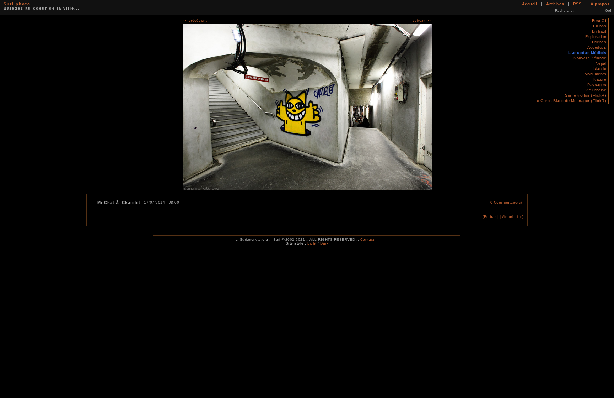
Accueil (529, 4)
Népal (601, 63)
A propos (600, 4)
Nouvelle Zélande (589, 58)
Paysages (596, 85)
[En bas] (490, 217)
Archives (555, 4)
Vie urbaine (596, 90)
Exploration (596, 37)
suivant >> (422, 20)
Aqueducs (596, 47)
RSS (577, 4)
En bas (599, 26)
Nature (599, 79)
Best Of (599, 21)
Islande (600, 69)
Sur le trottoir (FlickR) (585, 95)
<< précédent (195, 20)
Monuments (596, 74)
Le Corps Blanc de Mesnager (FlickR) (571, 101)
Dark (324, 243)
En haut (599, 31)
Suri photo (17, 4)
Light (312, 243)
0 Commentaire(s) (506, 202)
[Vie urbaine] (512, 217)
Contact (367, 239)
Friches (599, 42)
